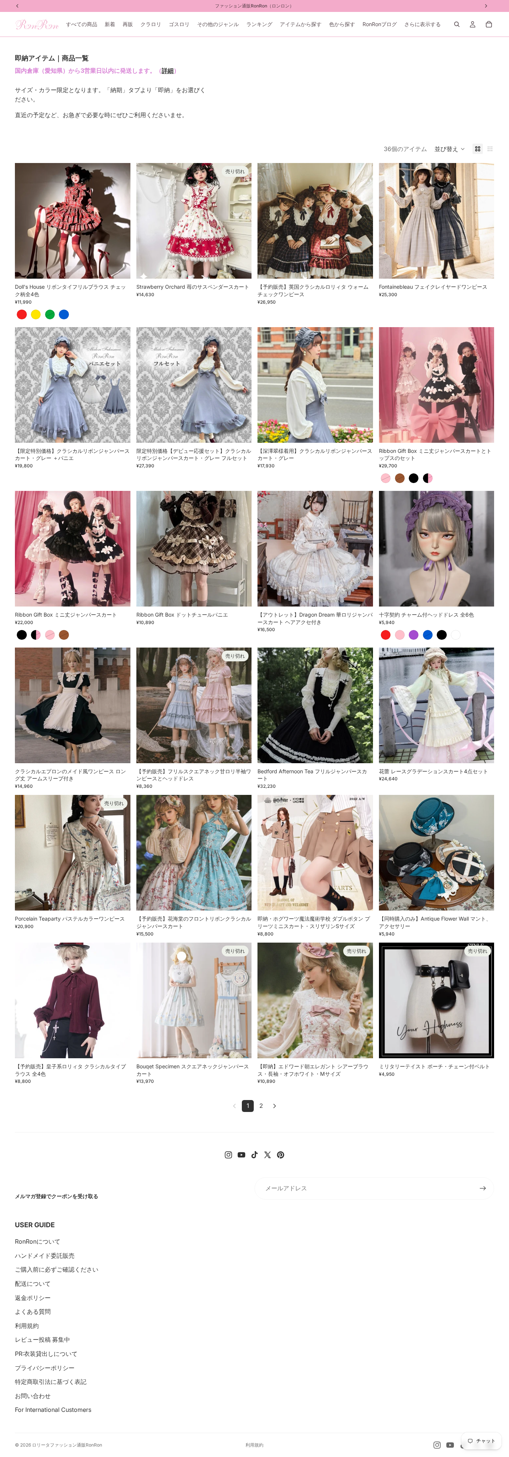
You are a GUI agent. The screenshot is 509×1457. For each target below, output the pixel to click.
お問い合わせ (33, 1396)
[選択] (119, 267)
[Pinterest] (280, 1154)
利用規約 (27, 1325)
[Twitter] (267, 1154)
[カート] (489, 24)
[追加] (119, 431)
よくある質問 (33, 1311)
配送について (33, 1283)
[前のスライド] (26, 221)
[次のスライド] (119, 221)
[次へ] (274, 1106)
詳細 (168, 70)
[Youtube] (241, 1154)
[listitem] (423, 24)
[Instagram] (228, 1154)
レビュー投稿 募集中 (42, 1339)
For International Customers (53, 1409)
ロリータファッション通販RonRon (67, 1445)
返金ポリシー (33, 1297)
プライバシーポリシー (45, 1368)
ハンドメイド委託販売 (45, 1255)
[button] (449, 149)
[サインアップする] (483, 1188)
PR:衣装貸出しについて (46, 1353)
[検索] (457, 24)
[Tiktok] (254, 1154)
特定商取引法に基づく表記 (50, 1381)
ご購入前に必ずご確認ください (56, 1269)
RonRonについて (37, 1241)
